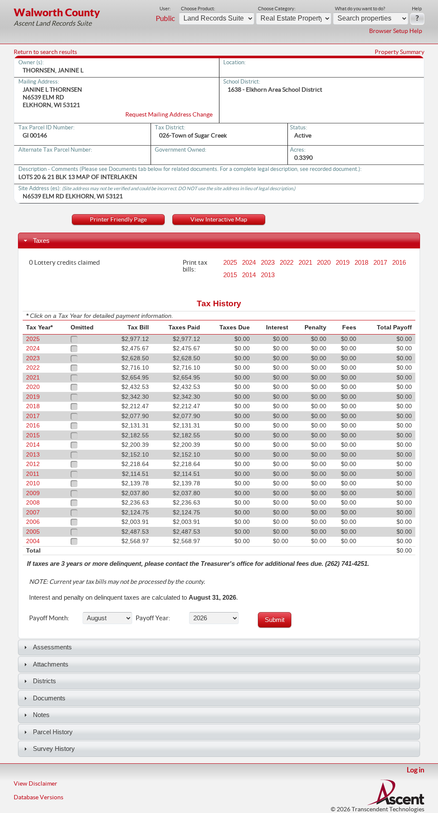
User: (165, 8)
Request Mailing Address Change (169, 114)
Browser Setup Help (395, 30)
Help (417, 8)
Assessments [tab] (52, 647)
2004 (33, 541)
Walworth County (57, 12)
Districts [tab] (44, 680)
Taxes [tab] (41, 240)
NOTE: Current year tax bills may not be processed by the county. (117, 581)
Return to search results (45, 51)
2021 (305, 262)
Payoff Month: (49, 617)
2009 (33, 493)
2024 (249, 262)
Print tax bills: (195, 265)
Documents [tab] (49, 698)
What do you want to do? (360, 8)
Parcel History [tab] (53, 731)
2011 (32, 474)
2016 (399, 262)
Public (165, 18)
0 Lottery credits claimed (64, 262)
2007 (33, 512)
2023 (268, 262)
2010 (33, 483)
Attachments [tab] (50, 664)
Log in (415, 770)
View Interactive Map (218, 219)
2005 (33, 532)
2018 (361, 262)
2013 (268, 275)
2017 (380, 262)
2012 (33, 464)
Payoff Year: (153, 617)
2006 (33, 522)
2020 (324, 262)
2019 (342, 262)
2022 (286, 262)
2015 (230, 275)
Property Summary (399, 51)
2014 (249, 275)
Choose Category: (277, 8)
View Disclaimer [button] (35, 783)
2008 (33, 502)
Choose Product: (198, 8)
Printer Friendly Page (118, 219)
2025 (230, 262)
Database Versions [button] (38, 797)
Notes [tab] (41, 714)
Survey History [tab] (54, 748)
